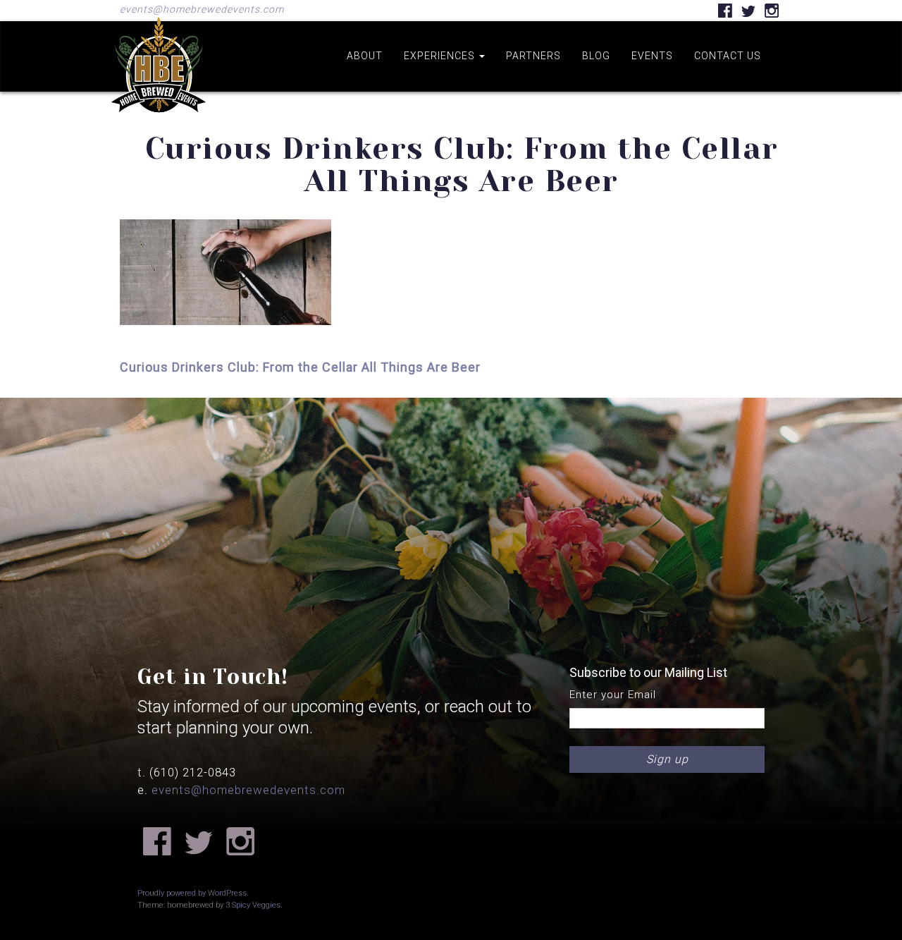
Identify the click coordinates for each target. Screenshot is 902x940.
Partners (533, 55)
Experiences (441, 55)
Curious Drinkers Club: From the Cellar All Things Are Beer (300, 367)
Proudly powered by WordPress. (193, 893)
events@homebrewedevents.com (202, 9)
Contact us (727, 55)
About (365, 55)
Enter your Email (612, 694)
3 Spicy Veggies (253, 905)
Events (652, 55)
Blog (596, 55)
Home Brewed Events (158, 122)
